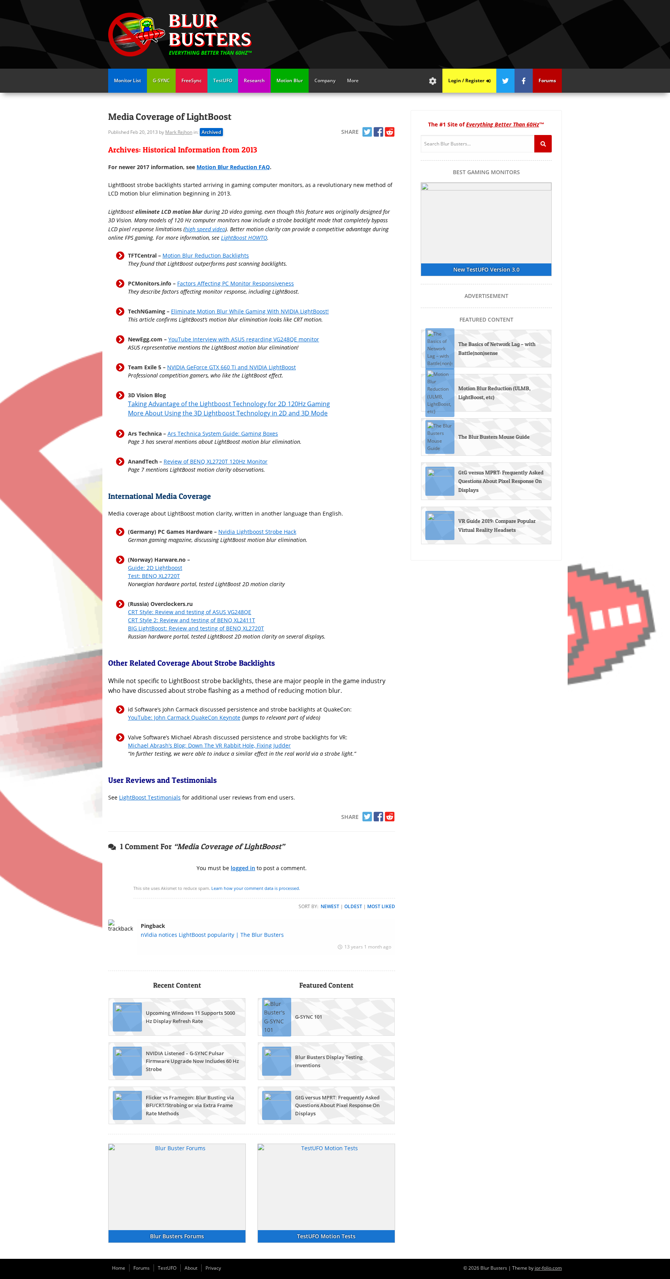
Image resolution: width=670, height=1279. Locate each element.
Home (118, 1268)
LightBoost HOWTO (244, 237)
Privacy (213, 1268)
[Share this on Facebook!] (378, 131)
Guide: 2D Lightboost (155, 567)
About (191, 1268)
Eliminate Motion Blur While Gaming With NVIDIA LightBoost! (250, 311)
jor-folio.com (548, 1268)
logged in (243, 868)
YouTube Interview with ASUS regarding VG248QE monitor (243, 339)
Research (254, 80)
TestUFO (222, 80)
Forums (141, 1268)
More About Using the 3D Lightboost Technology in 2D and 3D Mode (228, 413)
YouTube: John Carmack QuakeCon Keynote (184, 717)
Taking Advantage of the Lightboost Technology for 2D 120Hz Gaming (229, 404)
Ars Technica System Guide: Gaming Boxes (223, 433)
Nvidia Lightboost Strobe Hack (257, 531)
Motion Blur (289, 80)
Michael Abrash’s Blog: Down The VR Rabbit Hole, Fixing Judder (209, 745)
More (353, 80)
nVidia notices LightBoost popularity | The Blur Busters (212, 934)
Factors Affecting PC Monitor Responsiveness (235, 283)
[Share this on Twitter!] (367, 131)
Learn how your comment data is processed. (255, 888)
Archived (211, 132)
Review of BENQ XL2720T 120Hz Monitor (216, 461)
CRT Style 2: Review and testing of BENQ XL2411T (191, 620)
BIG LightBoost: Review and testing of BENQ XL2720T (196, 628)
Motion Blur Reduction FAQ (233, 167)
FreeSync (191, 80)
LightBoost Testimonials (150, 797)
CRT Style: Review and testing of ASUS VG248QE (189, 612)
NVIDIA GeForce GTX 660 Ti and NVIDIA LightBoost (231, 367)
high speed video (205, 229)
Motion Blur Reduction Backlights (205, 255)
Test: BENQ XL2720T (154, 576)
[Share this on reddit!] (389, 131)
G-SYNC (161, 80)
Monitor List (127, 80)
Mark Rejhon (178, 132)
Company (324, 80)
